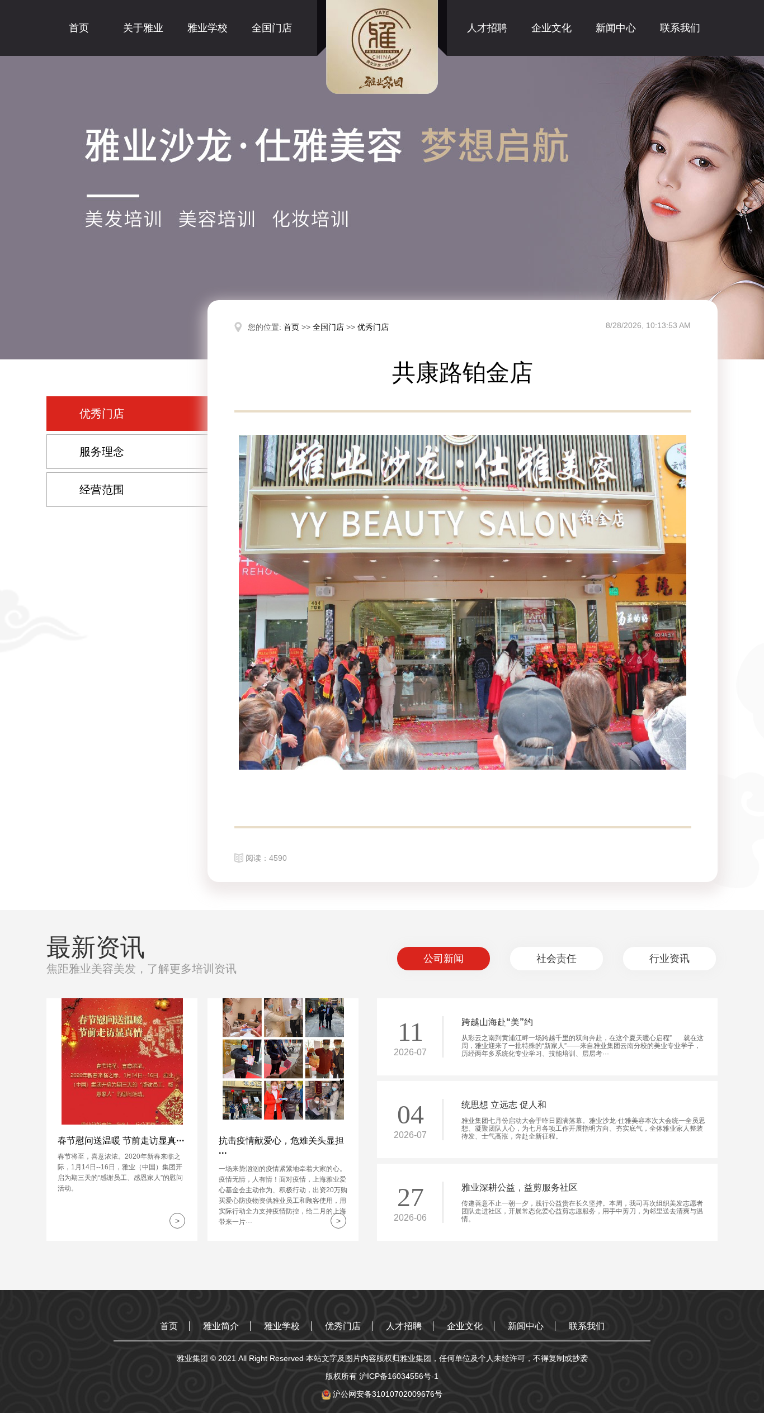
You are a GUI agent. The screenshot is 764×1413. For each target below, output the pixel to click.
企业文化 (551, 28)
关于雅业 (143, 28)
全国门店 (272, 28)
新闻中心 (616, 28)
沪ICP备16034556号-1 (398, 1376)
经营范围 (101, 489)
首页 (79, 28)
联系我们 (680, 28)
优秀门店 (101, 413)
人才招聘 (487, 28)
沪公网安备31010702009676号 (386, 1394)
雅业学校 (207, 28)
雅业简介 (221, 1326)
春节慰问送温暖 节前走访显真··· (121, 1140)
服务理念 (101, 451)
